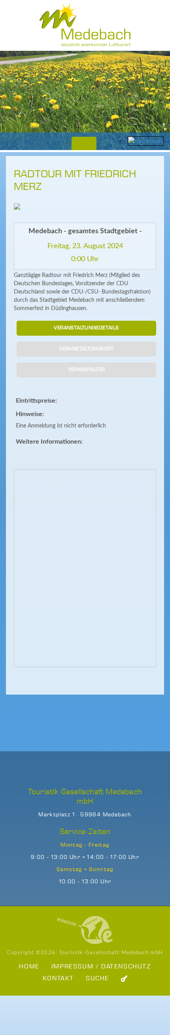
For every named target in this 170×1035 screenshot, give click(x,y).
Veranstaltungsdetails (86, 328)
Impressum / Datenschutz (101, 966)
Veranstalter (86, 370)
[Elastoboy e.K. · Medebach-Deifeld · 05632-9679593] (85, 930)
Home (29, 966)
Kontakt (58, 978)
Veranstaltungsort (86, 349)
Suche (97, 978)
